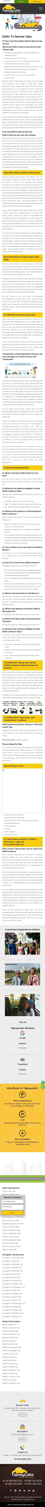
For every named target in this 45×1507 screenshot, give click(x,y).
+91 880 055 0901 (13, 1484)
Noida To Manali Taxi (10, 1364)
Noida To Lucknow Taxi (11, 1377)
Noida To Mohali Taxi (10, 1367)
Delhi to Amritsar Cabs (10, 1227)
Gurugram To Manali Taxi (11, 1300)
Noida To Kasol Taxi (9, 1357)
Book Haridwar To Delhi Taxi (12, 1217)
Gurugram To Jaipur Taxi (11, 1290)
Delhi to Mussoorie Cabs (11, 1246)
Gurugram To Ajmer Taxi (11, 1274)
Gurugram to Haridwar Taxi (12, 1264)
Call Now (8, 1)
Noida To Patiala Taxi (10, 1338)
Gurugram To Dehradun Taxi (12, 1313)
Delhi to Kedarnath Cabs (11, 1240)
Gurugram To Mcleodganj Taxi (13, 1303)
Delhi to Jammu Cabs (10, 1220)
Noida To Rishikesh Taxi (11, 1334)
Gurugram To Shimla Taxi (11, 1307)
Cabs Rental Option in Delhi (12, 1224)
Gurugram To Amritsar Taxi (12, 1284)
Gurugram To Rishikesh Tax (12, 1271)
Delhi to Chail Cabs (9, 1250)
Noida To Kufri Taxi (9, 1360)
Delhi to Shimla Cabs (10, 1243)
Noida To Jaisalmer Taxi (11, 1383)
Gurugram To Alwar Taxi (11, 1277)
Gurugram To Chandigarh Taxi (13, 1287)
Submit (12, 1212)
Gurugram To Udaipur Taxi (12, 1310)
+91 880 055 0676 (33, 1480)
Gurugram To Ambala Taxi (12, 1281)
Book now (22, 1414)
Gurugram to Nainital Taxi (12, 1268)
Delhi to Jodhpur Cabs (10, 1237)
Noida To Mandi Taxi (9, 1373)
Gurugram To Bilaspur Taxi (12, 1316)
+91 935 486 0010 (33, 1484)
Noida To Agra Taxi (9, 1341)
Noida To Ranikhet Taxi (11, 1370)
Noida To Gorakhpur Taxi (11, 1351)
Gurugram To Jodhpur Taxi (12, 1294)
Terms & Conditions (19, 1497)
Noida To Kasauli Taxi (10, 1354)
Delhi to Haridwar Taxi (10, 1194)
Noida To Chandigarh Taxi (11, 1347)
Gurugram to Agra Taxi (10, 1261)
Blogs (30, 1497)
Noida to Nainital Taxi (10, 1331)
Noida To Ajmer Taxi (9, 1344)
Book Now (37, 2)
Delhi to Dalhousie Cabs (11, 1230)
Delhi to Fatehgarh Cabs (11, 1233)
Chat (22, 2)
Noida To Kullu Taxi (9, 1380)
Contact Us (28, 1499)
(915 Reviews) (22, 1048)
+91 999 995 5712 (13, 1480)
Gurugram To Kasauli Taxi (11, 1297)
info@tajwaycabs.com (27, 1434)
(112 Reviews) (22, 1074)
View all (22, 1022)
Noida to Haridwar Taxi (10, 1328)
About (6, 1497)
